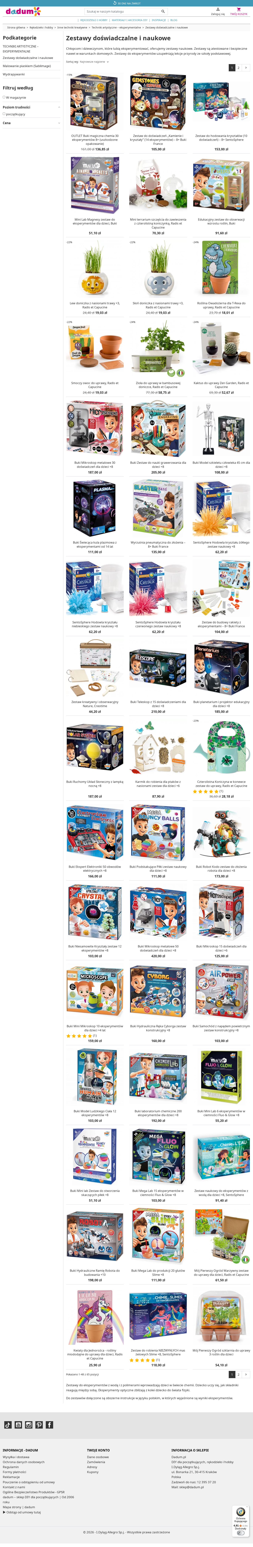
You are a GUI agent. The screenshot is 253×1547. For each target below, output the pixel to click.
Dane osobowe (98, 1457)
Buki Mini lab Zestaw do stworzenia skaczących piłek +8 (95, 1193)
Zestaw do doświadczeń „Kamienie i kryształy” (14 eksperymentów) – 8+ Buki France (158, 140)
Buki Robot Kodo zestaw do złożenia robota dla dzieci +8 (221, 869)
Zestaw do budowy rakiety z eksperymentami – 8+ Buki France (221, 624)
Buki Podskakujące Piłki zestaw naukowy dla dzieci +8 (158, 869)
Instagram (28, 1425)
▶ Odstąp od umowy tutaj (22, 1512)
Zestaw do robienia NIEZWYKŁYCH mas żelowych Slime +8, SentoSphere (158, 1352)
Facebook (49, 1425)
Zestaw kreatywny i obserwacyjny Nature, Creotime (94, 704)
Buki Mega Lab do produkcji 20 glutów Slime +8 (158, 1273)
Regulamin (11, 1467)
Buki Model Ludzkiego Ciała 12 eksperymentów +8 (95, 1113)
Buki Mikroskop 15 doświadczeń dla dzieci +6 (221, 948)
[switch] (240, 1533)
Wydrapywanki (14, 74)
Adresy (92, 1467)
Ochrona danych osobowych (24, 1462)
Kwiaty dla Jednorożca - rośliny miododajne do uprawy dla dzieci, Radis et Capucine (95, 1354)
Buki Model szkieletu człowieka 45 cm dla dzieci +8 (221, 465)
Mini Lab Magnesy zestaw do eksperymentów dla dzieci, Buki (95, 221)
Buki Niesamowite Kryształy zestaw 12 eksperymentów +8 (94, 948)
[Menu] (247, 1507)
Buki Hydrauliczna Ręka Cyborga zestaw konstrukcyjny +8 (158, 1028)
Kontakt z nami (14, 1487)
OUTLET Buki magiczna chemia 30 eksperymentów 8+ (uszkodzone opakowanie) (95, 140)
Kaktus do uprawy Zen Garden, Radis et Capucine (221, 385)
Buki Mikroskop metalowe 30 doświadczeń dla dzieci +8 (94, 465)
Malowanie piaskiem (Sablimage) (27, 66)
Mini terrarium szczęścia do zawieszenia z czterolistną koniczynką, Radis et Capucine (158, 223)
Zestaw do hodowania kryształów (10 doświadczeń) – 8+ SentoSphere (221, 138)
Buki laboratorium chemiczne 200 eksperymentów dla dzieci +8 (158, 1113)
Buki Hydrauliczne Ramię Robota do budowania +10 (95, 1273)
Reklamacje (11, 1477)
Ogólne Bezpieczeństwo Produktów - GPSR (34, 1492)
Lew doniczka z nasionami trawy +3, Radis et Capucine (95, 305)
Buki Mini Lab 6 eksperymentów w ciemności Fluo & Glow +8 (221, 1113)
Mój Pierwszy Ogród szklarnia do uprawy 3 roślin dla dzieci (221, 1352)
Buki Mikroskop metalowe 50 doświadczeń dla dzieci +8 (158, 948)
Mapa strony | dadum (19, 1507)
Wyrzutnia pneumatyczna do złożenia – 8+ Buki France (158, 544)
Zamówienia (96, 1462)
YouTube (18, 1425)
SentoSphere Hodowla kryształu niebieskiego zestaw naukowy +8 (95, 624)
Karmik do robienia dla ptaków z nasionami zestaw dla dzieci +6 (158, 784)
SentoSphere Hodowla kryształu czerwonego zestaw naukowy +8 (158, 624)
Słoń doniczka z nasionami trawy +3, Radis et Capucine (158, 305)
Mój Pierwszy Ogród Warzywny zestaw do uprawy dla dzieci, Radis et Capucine (221, 1273)
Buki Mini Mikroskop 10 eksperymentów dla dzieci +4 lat (95, 1028)
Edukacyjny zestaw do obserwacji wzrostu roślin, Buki (221, 221)
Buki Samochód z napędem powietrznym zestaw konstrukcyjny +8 (221, 1028)
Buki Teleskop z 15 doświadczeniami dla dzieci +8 (158, 704)
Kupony (93, 1472)
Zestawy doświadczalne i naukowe (28, 58)
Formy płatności (14, 1472)
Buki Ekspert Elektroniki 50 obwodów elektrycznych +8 (95, 869)
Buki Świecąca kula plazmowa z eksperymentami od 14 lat (95, 544)
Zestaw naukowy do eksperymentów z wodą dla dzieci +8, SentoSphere (221, 1193)
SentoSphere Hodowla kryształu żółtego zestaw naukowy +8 (221, 544)
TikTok (8, 1425)
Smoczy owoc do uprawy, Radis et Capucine (95, 385)
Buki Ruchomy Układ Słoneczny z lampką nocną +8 (94, 784)
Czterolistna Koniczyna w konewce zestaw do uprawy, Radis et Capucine (221, 784)
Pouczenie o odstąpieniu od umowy (29, 1482)
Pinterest (39, 1425)
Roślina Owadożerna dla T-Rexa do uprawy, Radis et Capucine (221, 305)
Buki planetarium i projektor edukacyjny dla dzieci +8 (221, 704)
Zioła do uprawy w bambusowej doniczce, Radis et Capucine (158, 385)
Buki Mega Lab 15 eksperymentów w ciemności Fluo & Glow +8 (158, 1193)
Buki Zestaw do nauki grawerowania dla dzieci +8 (158, 465)
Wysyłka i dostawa (16, 1457)
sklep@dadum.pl (191, 1487)
